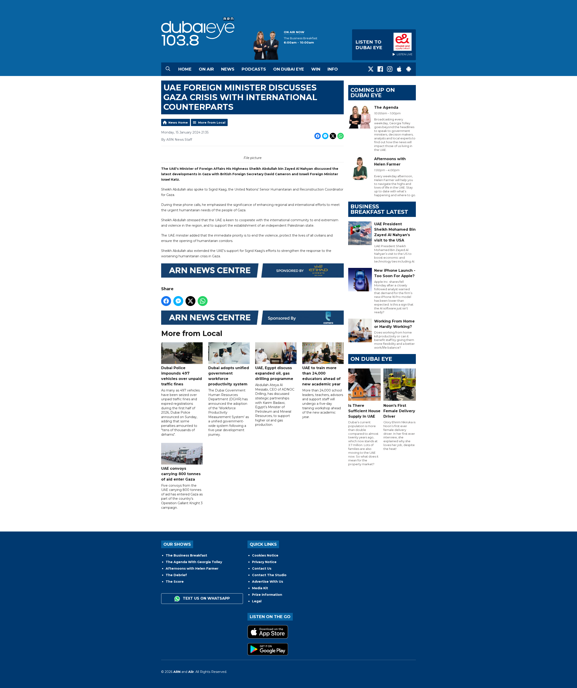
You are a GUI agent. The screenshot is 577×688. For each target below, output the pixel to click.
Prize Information (267, 595)
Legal (256, 601)
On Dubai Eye (288, 69)
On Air (206, 69)
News (227, 69)
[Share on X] (333, 136)
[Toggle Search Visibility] (168, 69)
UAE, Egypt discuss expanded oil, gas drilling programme (274, 373)
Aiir (191, 672)
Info (332, 69)
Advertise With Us (267, 582)
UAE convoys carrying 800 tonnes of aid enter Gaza (181, 473)
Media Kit (260, 588)
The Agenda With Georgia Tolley (194, 562)
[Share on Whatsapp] (340, 136)
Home (185, 69)
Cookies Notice (265, 555)
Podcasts (254, 69)
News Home (178, 122)
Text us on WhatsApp (206, 598)
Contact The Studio (269, 575)
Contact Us (261, 568)
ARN (177, 672)
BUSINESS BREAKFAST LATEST (379, 209)
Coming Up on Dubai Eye (372, 93)
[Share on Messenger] (325, 136)
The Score (175, 582)
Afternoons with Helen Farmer (192, 568)
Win (315, 69)
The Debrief (176, 575)
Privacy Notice (264, 562)
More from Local (211, 122)
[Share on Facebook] (317, 136)
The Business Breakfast (186, 555)
